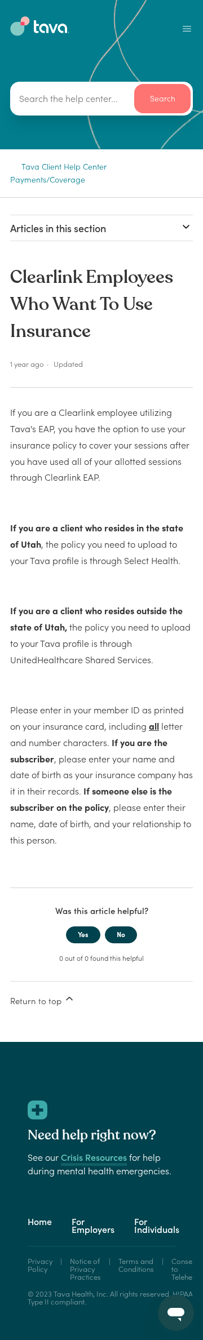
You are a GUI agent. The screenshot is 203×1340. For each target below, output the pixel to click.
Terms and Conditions (136, 1266)
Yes (83, 934)
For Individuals (156, 1225)
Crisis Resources (94, 1157)
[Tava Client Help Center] (39, 33)
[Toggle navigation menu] (187, 28)
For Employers (93, 1225)
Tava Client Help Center (64, 167)
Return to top (37, 1001)
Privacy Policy (40, 1266)
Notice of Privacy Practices (85, 1269)
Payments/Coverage (47, 180)
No (121, 934)
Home (40, 1221)
